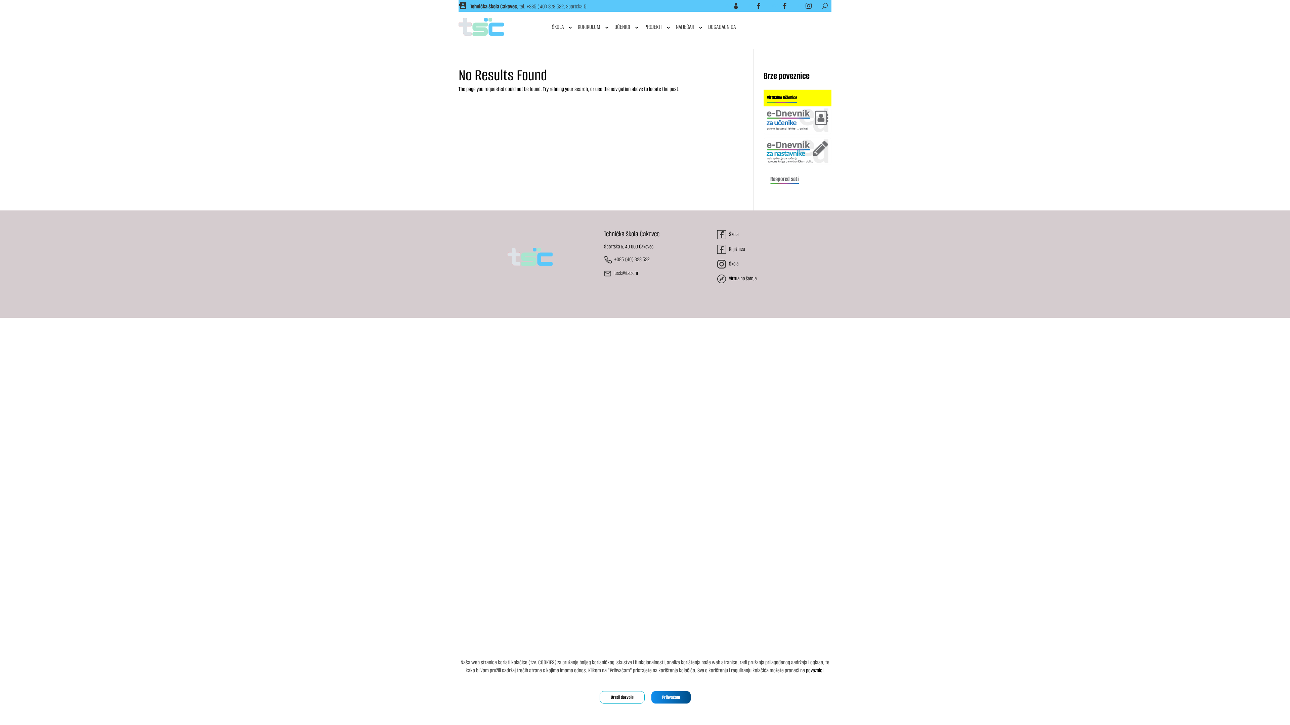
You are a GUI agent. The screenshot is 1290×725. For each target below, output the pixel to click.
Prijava (728, 5)
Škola (751, 5)
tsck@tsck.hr (626, 273)
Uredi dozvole (622, 697)
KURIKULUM (589, 27)
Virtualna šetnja (741, 278)
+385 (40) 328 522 (545, 6)
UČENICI (622, 27)
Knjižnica (775, 5)
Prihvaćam (671, 697)
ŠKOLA (558, 27)
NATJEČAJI (685, 27)
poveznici (814, 670)
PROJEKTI (653, 27)
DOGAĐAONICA (722, 27)
